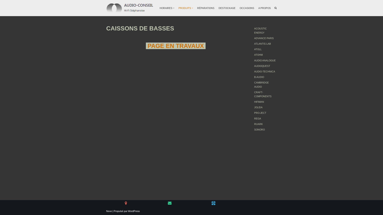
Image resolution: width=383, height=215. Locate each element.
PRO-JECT (260, 113)
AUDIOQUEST (262, 66)
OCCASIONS (247, 8)
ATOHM (258, 55)
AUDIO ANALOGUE (265, 60)
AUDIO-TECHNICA (264, 71)
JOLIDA (258, 107)
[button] (173, 8)
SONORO (259, 129)
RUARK (258, 124)
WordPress (134, 211)
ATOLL (258, 49)
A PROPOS (264, 8)
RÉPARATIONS (205, 8)
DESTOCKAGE (227, 8)
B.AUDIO (259, 77)
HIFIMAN (259, 102)
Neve (109, 211)
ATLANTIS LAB (262, 44)
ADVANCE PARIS (264, 38)
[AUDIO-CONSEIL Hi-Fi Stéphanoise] (130, 8)
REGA (257, 118)
